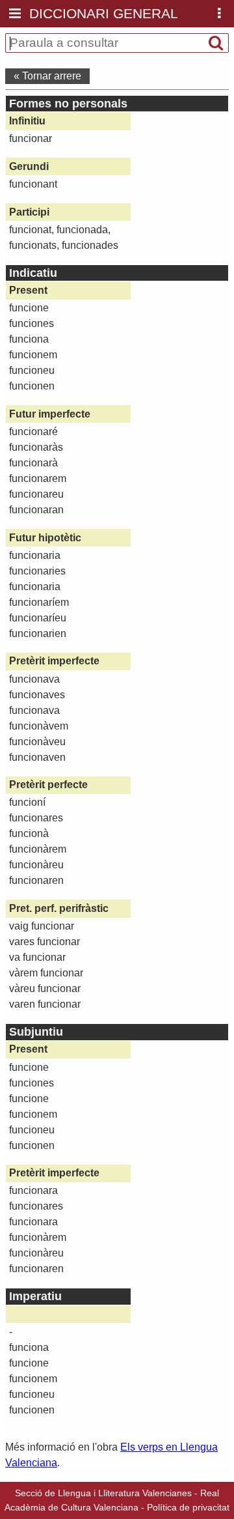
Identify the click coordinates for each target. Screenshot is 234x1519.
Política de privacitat (188, 1507)
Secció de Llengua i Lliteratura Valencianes (103, 1493)
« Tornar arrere (47, 75)
